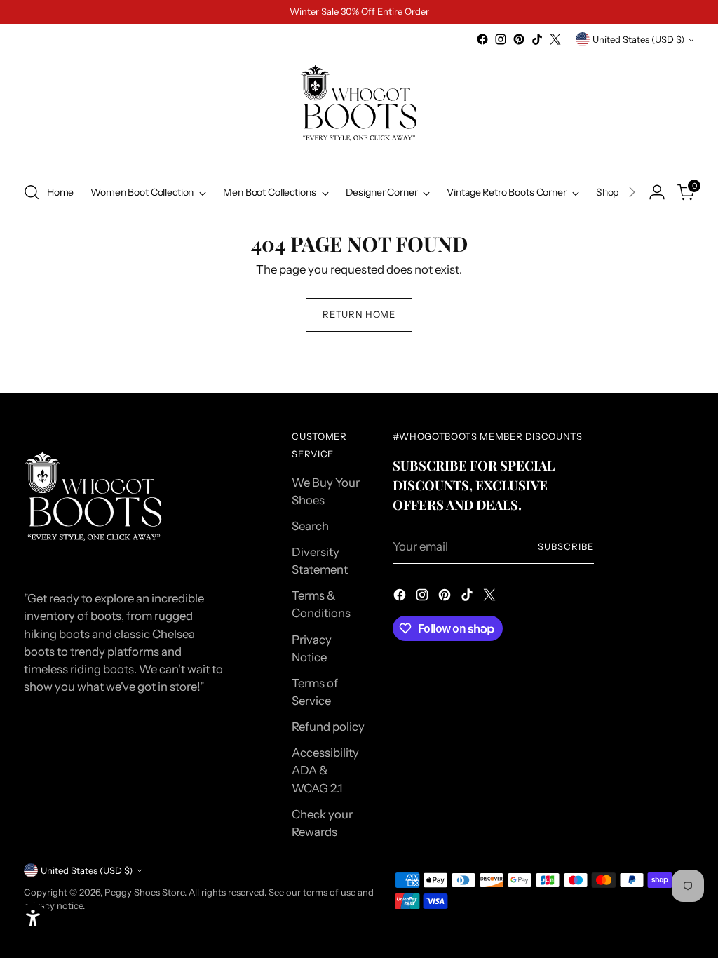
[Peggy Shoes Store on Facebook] (482, 39)
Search (310, 526)
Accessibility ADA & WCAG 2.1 (325, 770)
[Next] (631, 192)
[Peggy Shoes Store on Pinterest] (519, 39)
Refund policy (328, 727)
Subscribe (566, 546)
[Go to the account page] (657, 192)
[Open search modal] (32, 192)
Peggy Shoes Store (144, 892)
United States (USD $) (638, 39)
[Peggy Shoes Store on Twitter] (555, 39)
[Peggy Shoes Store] (359, 108)
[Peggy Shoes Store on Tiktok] (537, 39)
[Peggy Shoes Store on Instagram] (500, 39)
